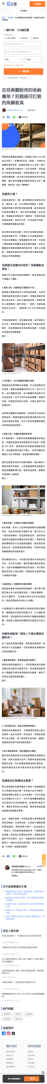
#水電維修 (28, 1014)
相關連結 (15, 876)
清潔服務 (36, 38)
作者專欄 (39, 866)
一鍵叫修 (37, 4)
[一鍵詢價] (44, 866)
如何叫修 (31, 1055)
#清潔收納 (6, 1019)
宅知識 (10, 18)
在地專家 (31, 1063)
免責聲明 (9, 1059)
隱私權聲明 (10, 1067)
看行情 (30, 1059)
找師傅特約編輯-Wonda (15, 110)
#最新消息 (18, 1019)
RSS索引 (31, 1067)
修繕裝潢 (25, 38)
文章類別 (23, 11)
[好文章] (12, 3)
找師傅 (30, 1052)
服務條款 (9, 1063)
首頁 (3, 18)
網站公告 (9, 1055)
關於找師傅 (10, 1052)
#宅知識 (17, 1014)
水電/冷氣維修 (11, 38)
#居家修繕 (6, 1014)
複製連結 (25, 117)
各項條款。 (23, 78)
